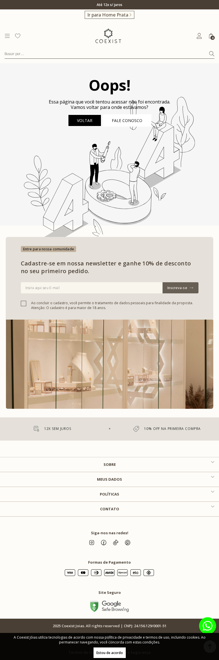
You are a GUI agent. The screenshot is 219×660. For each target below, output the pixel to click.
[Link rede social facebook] (103, 542)
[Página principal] (108, 36)
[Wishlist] (17, 36)
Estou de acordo (109, 652)
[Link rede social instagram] (91, 542)
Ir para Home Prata (107, 15)
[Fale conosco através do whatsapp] (208, 626)
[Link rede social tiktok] (115, 542)
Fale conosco (127, 120)
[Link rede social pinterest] (127, 542)
